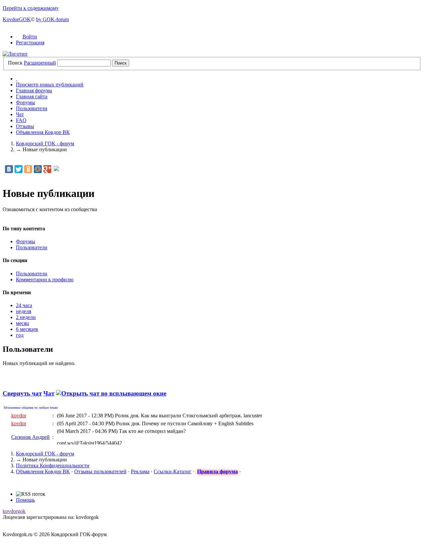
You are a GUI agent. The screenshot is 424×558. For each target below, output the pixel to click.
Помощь (25, 500)
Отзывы (25, 126)
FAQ (21, 120)
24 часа (24, 305)
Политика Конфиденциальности (52, 465)
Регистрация (30, 42)
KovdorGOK (17, 19)
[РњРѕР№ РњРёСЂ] (38, 169)
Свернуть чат (22, 393)
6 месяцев (27, 329)
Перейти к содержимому (31, 8)
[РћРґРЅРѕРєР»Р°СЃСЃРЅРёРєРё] (28, 169)
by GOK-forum (52, 19)
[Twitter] (19, 169)
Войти (30, 36)
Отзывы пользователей (100, 471)
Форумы (25, 102)
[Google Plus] (47, 169)
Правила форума (217, 471)
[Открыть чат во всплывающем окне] (111, 393)
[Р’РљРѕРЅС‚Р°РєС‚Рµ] (9, 169)
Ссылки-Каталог (172, 471)
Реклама (140, 471)
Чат (20, 114)
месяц (22, 323)
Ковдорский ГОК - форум (45, 453)
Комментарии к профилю (45, 279)
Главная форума (34, 90)
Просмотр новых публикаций (49, 84)
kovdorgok (14, 511)
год (20, 335)
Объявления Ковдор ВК (43, 132)
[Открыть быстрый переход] (16, 78)
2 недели (26, 317)
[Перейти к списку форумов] (15, 54)
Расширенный (40, 63)
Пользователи (31, 108)
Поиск (15, 63)
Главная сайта (31, 96)
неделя (23, 311)
